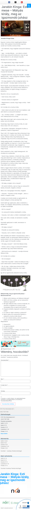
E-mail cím (4, 385)
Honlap (3, 391)
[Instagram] (15, 2)
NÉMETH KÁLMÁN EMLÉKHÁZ (7, 508)
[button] (29, 6)
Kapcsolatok (4, 433)
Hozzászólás (5, 360)
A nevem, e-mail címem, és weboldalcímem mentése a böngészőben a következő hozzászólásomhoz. (13, 399)
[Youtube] (22, 2)
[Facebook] (9, 2)
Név (2, 379)
